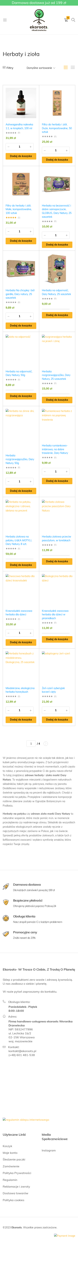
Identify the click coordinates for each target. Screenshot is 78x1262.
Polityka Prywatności (17, 1173)
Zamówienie (11, 1166)
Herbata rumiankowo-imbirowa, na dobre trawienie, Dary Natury (55, 449)
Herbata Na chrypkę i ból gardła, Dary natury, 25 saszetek (20, 294)
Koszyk (7, 1146)
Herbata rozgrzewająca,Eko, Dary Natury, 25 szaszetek (56, 375)
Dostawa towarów (15, 1193)
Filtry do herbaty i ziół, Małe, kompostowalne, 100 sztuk (19, 209)
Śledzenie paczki (14, 1159)
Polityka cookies (13, 1200)
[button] (21, 156)
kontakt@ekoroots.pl (22, 1051)
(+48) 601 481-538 (22, 1055)
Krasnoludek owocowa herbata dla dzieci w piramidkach (55, 614)
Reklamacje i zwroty (16, 1186)
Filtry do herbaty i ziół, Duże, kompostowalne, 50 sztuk (57, 128)
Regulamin (10, 1180)
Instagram (49, 1150)
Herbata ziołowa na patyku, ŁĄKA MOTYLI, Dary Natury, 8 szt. (19, 540)
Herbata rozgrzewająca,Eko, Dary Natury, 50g (20, 459)
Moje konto (10, 1152)
